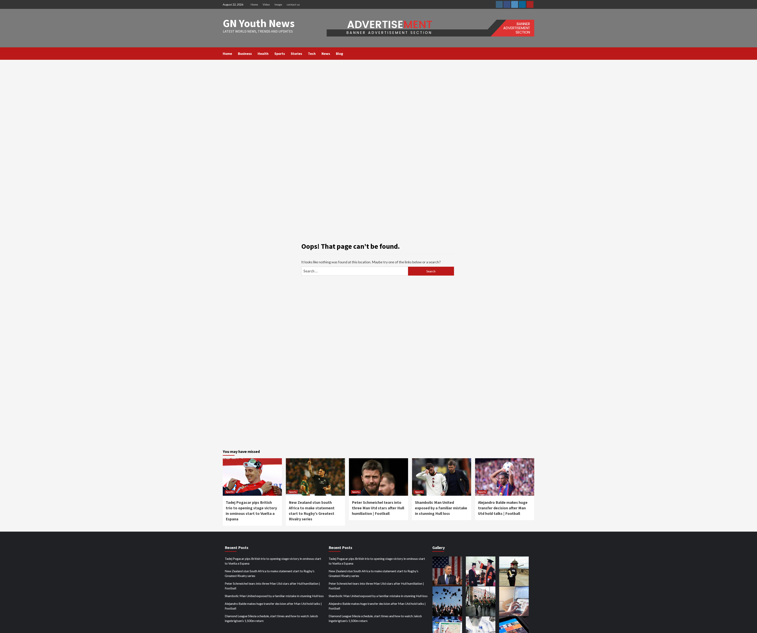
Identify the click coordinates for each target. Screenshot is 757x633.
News (326, 53)
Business (245, 53)
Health (263, 53)
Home (254, 4)
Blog (339, 53)
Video (266, 4)
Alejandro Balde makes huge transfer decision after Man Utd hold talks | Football (503, 508)
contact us (293, 4)
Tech (312, 53)
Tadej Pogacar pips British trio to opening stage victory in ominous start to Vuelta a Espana (273, 561)
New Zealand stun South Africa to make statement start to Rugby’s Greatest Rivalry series (269, 573)
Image (278, 4)
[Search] (531, 53)
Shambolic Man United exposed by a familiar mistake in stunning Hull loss (441, 508)
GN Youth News (259, 23)
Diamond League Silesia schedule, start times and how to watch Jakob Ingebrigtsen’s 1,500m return (271, 618)
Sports (279, 53)
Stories (296, 53)
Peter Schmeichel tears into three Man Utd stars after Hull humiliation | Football (378, 508)
